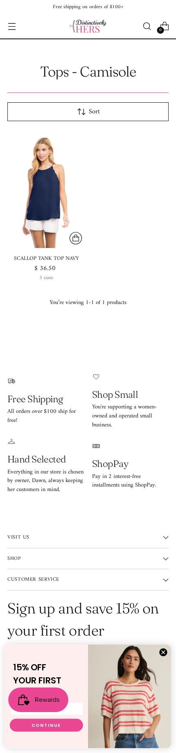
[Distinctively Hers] (88, 26)
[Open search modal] (146, 26)
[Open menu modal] (11, 26)
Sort (94, 111)
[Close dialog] (163, 652)
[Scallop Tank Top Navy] (46, 189)
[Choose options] (76, 238)
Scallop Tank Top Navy (46, 258)
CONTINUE (46, 725)
